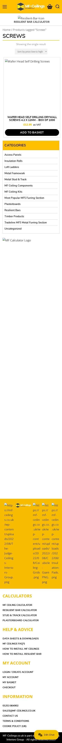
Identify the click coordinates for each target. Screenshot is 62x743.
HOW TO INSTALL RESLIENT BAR (22, 654)
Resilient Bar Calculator (20, 610)
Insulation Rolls (13, 161)
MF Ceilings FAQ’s (14, 644)
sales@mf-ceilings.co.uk (19, 711)
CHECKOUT (9, 687)
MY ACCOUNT (11, 677)
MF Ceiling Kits (13, 192)
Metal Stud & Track (15, 179)
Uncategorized (13, 228)
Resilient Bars (12, 210)
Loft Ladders (11, 167)
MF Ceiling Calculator (17, 605)
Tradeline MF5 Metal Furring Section (25, 222)
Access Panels (12, 155)
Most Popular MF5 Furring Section (24, 198)
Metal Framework (14, 173)
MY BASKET (9, 682)
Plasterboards (12, 204)
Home (7, 30)
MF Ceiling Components (18, 185)
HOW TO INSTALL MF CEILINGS (21, 649)
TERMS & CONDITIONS (16, 721)
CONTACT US (10, 716)
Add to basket (32, 132)
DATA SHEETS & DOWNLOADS (21, 638)
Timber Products (14, 216)
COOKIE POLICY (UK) (15, 726)
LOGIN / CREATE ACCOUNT (18, 672)
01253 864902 (10, 706)
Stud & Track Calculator (20, 615)
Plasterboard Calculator (21, 620)
